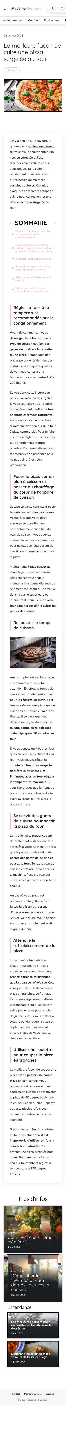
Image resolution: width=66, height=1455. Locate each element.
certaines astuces (22, 185)
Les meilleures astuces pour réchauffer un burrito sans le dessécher (31, 1325)
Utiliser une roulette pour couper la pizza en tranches (31, 289)
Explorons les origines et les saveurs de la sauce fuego (30, 1355)
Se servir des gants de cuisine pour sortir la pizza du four (32, 268)
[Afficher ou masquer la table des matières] (51, 223)
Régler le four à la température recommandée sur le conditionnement (33, 234)
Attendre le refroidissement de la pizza (33, 279)
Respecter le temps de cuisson (33, 259)
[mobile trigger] (7, 8)
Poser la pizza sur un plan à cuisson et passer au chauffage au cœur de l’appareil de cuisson (34, 248)
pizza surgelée (35, 202)
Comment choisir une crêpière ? (29, 1239)
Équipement (18, 1271)
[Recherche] (53, 8)
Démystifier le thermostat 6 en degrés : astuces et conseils (30, 1282)
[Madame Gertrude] (26, 8)
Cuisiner (12, 70)
